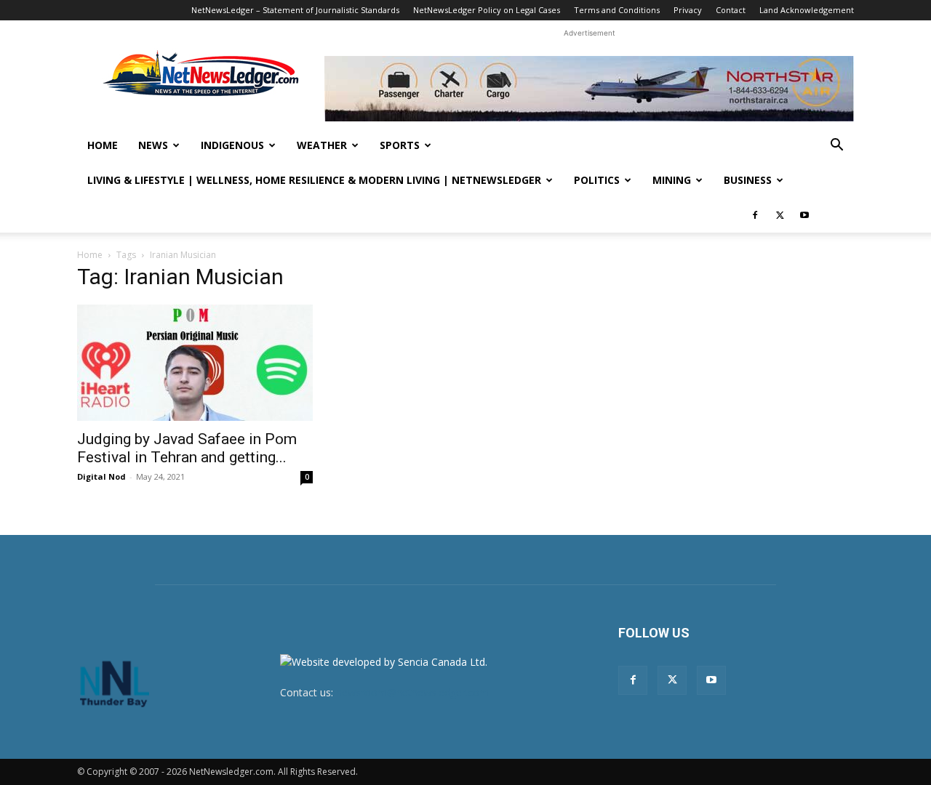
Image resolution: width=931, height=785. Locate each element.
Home (102, 145)
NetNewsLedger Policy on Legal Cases (486, 9)
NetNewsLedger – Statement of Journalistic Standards (295, 9)
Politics (597, 180)
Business (748, 180)
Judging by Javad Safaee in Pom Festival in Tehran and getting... (187, 448)
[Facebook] (755, 215)
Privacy (688, 9)
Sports (400, 145)
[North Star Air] (589, 88)
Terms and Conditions (617, 9)
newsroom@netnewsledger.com (412, 692)
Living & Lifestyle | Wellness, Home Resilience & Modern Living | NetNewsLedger (314, 180)
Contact (731, 9)
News (153, 145)
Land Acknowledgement (806, 9)
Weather (322, 145)
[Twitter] (780, 215)
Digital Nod (101, 476)
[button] (836, 146)
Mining (671, 180)
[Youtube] (804, 215)
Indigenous (232, 145)
